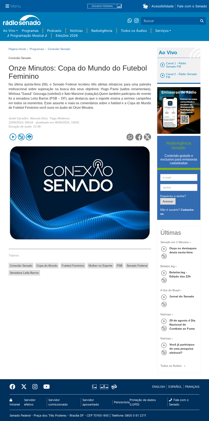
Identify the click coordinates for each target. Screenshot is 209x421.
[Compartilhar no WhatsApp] (130, 137)
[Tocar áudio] (13, 137)
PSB (119, 265)
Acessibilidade (162, 6)
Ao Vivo (9, 31)
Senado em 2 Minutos (174, 242)
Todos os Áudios (134, 31)
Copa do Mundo (47, 265)
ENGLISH (158, 386)
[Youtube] (45, 386)
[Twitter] (24, 386)
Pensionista (122, 402)
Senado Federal (137, 265)
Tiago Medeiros (60, 118)
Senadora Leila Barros (24, 272)
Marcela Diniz (39, 118)
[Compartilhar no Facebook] (139, 137)
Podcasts (54, 31)
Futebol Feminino (73, 265)
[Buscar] (202, 20)
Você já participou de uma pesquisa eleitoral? (182, 348)
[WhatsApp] (131, 20)
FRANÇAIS (192, 386)
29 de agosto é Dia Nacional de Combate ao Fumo (182, 324)
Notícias (76, 31)
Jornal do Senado (181, 296)
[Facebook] (14, 386)
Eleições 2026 (67, 35)
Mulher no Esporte (100, 265)
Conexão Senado (21, 265)
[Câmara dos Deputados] (95, 386)
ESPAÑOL (175, 386)
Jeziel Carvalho (18, 118)
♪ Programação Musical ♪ (27, 35)
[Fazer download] (29, 137)
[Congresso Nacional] (104, 386)
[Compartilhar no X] (147, 137)
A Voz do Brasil (170, 290)
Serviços (162, 31)
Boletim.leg (167, 266)
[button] (146, 6)
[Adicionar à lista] (21, 137)
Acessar (168, 201)
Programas (30, 31)
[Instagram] (136, 20)
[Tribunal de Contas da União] (113, 386)
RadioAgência (101, 31)
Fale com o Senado (192, 6)
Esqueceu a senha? (173, 196)
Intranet (15, 404)
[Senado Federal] (104, 6)
